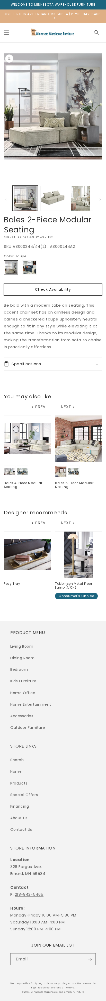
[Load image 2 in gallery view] (53, 198)
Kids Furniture (23, 681)
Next (66, 407)
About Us (19, 817)
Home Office (23, 692)
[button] (6, 32)
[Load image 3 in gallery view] (80, 198)
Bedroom (19, 669)
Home (16, 771)
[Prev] (5, 199)
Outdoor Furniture (27, 727)
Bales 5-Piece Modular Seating (74, 485)
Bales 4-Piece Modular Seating (23, 485)
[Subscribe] (89, 959)
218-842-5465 (29, 894)
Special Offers (24, 794)
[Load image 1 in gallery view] (25, 198)
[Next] (100, 199)
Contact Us (21, 829)
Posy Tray (12, 584)
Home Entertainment (30, 704)
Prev (40, 407)
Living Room (21, 646)
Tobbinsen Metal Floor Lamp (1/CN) (73, 586)
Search (17, 759)
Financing (19, 806)
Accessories (21, 716)
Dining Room (22, 657)
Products (19, 783)
